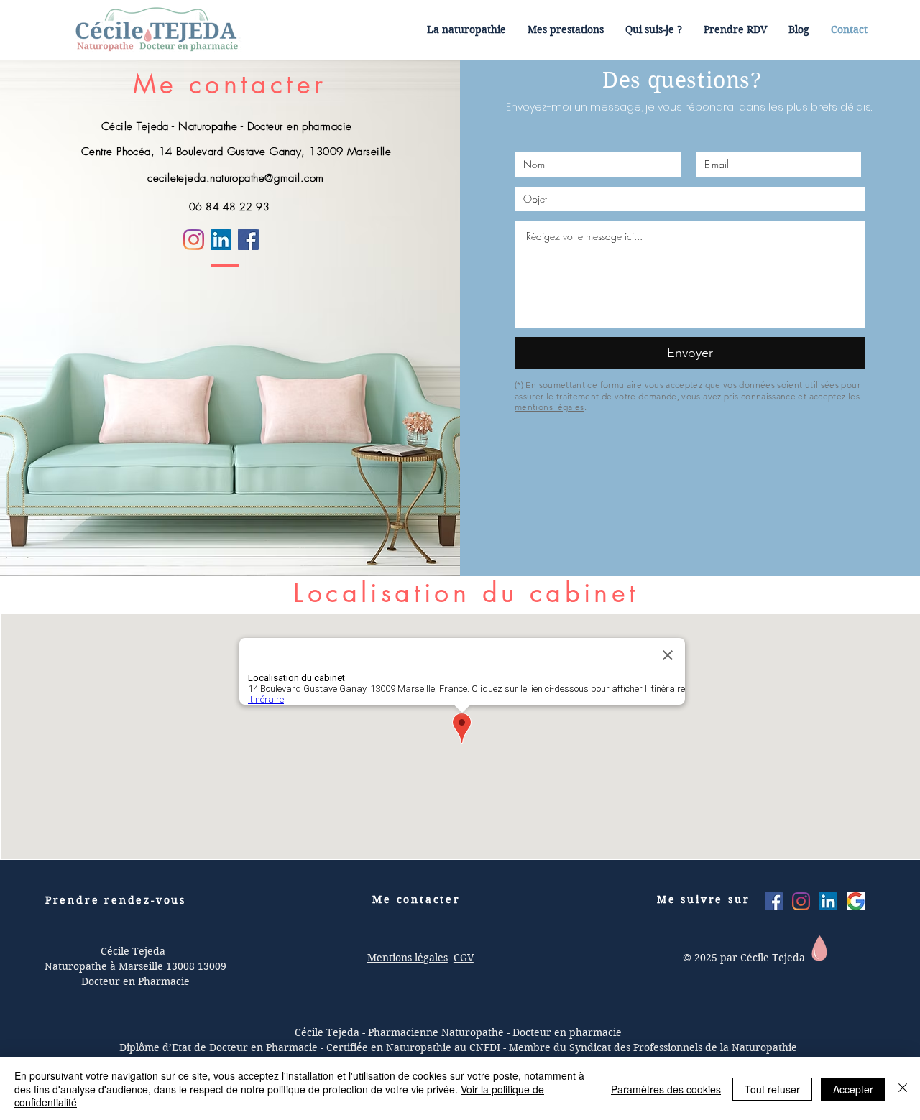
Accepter (853, 1089)
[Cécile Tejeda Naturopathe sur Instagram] (193, 239)
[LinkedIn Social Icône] (221, 239)
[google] (856, 901)
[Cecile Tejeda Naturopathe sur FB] (774, 901)
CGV (464, 957)
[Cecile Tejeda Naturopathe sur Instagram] (801, 901)
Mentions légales (407, 957)
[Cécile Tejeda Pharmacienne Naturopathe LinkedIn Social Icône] (828, 901)
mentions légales (549, 407)
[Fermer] (902, 1089)
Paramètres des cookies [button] (666, 1089)
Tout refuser (772, 1089)
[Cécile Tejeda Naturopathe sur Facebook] (248, 239)
